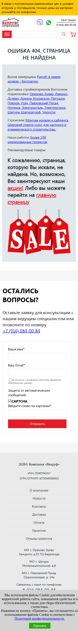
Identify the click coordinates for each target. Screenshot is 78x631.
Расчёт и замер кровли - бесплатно (34, 78)
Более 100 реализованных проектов (27, 139)
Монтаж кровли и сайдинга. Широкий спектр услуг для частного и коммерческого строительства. (38, 124)
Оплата (39, 522)
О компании (39, 490)
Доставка (39, 514)
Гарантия (39, 530)
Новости (39, 498)
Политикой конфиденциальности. (40, 618)
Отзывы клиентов (39, 538)
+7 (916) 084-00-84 (21, 330)
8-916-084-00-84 (39, 589)
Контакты (39, 506)
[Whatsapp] (48, 23)
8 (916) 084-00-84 (66, 24)
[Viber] (40, 23)
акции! (15, 187)
